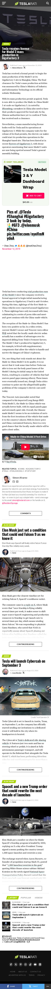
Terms (32, 975)
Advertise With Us (17, 975)
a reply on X (29, 604)
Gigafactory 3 (33, 469)
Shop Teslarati (14, 162)
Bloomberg (7, 108)
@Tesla (25, 212)
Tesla (5, 471)
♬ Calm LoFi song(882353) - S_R (16, 942)
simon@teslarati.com (21, 500)
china (21, 469)
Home (12, 972)
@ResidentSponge (10, 503)
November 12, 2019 (11, 249)
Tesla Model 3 (17, 471)
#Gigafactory (34, 216)
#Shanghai (15, 216)
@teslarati (7, 936)
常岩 (4, 333)
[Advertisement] (25, 270)
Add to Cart (36, 196)
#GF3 (15, 225)
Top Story (31, 471)
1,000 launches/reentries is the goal (24, 865)
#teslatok (20, 940)
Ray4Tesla (11, 461)
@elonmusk (30, 225)
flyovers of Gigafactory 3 (20, 143)
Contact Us (35, 972)
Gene (14, 553)
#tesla (13, 940)
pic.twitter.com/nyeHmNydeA (25, 236)
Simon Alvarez (17, 68)
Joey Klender (17, 673)
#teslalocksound (32, 940)
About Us (22, 972)
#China (12, 229)
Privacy (41, 975)
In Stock (42, 162)
